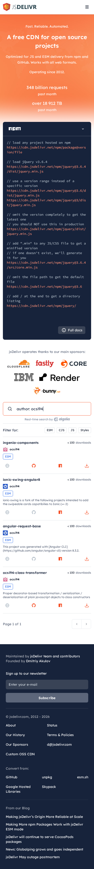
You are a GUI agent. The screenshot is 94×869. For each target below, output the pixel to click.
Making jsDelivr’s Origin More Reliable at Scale (44, 817)
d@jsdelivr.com (59, 744)
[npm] (60, 465)
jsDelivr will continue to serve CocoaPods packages (40, 839)
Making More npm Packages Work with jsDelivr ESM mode (44, 826)
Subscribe (47, 698)
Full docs (75, 330)
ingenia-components (21, 442)
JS (72, 430)
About (11, 725)
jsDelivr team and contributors (55, 656)
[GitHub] (33, 465)
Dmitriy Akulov (38, 661)
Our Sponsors (17, 744)
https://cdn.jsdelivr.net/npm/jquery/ (41, 306)
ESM (50, 430)
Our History (15, 735)
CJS (61, 430)
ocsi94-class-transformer (25, 573)
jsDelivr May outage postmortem (33, 857)
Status (52, 725)
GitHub (11, 777)
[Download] (86, 465)
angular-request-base (22, 526)
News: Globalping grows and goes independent (44, 849)
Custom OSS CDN (20, 754)
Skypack (49, 787)
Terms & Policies (60, 735)
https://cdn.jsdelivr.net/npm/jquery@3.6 (44, 286)
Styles (85, 430)
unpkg (47, 777)
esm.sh (82, 777)
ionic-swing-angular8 (21, 479)
